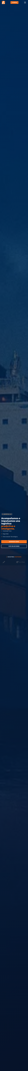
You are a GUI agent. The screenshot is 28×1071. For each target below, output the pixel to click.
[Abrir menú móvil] (25, 2)
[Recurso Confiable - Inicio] (3, 2)
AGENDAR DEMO (14, 541)
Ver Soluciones (14, 546)
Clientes (14, 2)
